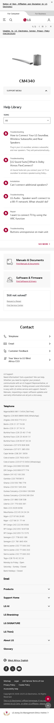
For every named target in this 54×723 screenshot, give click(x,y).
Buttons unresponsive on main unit (29, 232)
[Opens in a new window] (6, 668)
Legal (16, 681)
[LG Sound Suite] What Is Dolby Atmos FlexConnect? (27, 163)
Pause (42, 26)
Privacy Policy (9, 684)
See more (43, 244)
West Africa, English (18, 660)
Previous (39, 26)
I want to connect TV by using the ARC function (28, 216)
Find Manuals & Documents (27, 263)
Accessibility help (11, 688)
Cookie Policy (24, 684)
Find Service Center (15, 305)
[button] (27, 597)
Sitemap (7, 681)
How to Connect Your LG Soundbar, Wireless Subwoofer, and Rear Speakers (29, 139)
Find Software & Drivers (26, 281)
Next (46, 26)
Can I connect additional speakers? (29, 184)
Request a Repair (14, 301)
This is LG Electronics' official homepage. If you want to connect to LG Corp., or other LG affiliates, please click (27, 702)
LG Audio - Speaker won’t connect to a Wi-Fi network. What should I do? (30, 199)
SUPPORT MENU (14, 90)
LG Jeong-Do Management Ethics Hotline (29, 712)
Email (6, 578)
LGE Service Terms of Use (33, 681)
